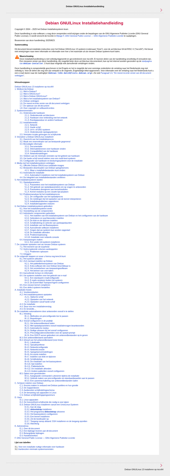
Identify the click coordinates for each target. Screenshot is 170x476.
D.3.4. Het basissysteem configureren (41, 414)
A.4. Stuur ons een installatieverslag (35, 306)
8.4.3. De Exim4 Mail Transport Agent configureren (47, 283)
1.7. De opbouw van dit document (34, 106)
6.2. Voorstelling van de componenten (36, 211)
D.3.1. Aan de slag (33, 407)
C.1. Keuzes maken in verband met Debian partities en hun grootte (49, 385)
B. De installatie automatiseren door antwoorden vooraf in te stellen (44, 311)
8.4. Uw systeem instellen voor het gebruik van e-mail (43, 275)
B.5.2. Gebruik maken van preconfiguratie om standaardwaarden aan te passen (59, 378)
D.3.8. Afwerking (32, 424)
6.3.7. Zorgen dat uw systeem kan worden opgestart (47, 230)
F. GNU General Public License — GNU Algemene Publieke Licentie (45, 438)
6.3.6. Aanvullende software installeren (42, 228)
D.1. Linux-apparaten (29, 400)
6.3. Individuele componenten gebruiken (37, 213)
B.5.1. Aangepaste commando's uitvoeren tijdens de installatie (52, 376)
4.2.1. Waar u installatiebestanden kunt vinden (45, 170)
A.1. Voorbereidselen (29, 292)
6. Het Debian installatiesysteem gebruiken (34, 206)
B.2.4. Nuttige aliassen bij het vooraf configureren (46, 330)
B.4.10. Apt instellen (33, 364)
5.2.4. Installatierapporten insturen (40, 204)
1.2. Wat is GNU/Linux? (30, 94)
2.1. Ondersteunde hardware (32, 113)
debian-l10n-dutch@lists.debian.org (70, 73)
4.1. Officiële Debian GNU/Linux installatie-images (42, 165)
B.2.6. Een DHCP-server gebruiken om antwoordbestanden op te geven (56, 335)
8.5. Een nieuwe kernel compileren (35, 285)
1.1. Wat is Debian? (28, 91)
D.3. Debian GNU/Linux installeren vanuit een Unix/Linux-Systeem (49, 405)
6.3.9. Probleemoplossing (36, 235)
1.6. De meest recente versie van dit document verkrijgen (45, 103)
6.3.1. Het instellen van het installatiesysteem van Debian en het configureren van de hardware (66, 216)
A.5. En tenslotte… (28, 309)
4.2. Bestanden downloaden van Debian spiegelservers (44, 168)
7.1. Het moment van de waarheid (34, 247)
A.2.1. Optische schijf (34, 297)
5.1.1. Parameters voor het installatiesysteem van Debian (50, 185)
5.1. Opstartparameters (30, 182)
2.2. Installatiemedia (28, 122)
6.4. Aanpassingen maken (31, 240)
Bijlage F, (89, 36)
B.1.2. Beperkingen (33, 318)
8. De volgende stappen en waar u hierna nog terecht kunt (40, 256)
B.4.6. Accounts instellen (35, 354)
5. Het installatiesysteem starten (29, 180)
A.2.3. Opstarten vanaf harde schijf (40, 302)
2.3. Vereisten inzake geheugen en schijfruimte (40, 134)
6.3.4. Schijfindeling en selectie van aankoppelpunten (48, 223)
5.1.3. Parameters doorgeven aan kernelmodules (46, 189)
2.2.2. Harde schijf (33, 127)
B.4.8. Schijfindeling (33, 359)
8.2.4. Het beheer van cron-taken (39, 271)
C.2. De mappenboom (29, 388)
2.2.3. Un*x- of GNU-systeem (37, 130)
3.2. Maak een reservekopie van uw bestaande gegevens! (45, 142)
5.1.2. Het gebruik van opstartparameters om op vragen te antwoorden (55, 187)
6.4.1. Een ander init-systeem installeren (42, 242)
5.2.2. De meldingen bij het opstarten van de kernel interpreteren (53, 199)
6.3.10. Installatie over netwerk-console (42, 237)
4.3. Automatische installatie (32, 173)
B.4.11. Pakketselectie (34, 366)
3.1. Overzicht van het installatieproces (37, 139)
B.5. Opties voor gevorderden (32, 373)
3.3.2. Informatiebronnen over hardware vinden (45, 149)
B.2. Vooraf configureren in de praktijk (36, 321)
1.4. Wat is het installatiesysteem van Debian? (40, 99)
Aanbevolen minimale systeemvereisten (36, 449)
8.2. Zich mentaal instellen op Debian (36, 261)
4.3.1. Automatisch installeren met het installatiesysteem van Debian (55, 175)
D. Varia (18, 397)
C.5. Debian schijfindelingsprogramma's (37, 395)
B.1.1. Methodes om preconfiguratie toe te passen (46, 316)
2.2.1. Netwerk (31, 125)
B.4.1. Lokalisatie (32, 342)
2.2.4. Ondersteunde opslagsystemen (41, 132)
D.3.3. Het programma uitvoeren (45, 412)
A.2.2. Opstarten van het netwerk (39, 299)
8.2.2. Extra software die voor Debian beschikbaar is (47, 266)
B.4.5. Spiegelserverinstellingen (39, 352)
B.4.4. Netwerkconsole (35, 350)
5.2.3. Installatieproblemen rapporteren (42, 201)
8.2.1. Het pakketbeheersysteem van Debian (44, 264)
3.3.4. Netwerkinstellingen (36, 153)
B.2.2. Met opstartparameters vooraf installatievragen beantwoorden (54, 326)
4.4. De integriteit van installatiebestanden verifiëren (42, 177)
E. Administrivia (21, 426)
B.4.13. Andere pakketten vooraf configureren (44, 371)
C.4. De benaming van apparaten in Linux (38, 393)
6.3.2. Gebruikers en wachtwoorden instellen (44, 218)
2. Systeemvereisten (24, 111)
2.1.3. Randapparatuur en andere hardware (44, 120)
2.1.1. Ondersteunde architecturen (40, 115)
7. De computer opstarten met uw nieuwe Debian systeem (40, 244)
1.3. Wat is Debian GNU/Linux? (33, 96)
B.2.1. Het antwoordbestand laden (40, 323)
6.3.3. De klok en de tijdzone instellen (41, 220)
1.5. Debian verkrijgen (29, 101)
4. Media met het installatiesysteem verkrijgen (35, 163)
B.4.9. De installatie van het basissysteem (43, 361)
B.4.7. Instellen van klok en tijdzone (40, 357)
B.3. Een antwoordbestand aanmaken (36, 338)
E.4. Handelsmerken (29, 436)
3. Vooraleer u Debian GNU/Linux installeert (34, 137)
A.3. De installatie (27, 304)
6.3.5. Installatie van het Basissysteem (41, 225)
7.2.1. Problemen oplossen (36, 252)
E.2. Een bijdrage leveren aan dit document (39, 431)
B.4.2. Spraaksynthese (35, 345)
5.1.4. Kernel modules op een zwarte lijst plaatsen (46, 192)
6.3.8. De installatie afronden (37, 232)
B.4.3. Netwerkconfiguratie (36, 347)
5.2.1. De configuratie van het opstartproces (44, 197)
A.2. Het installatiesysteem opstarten (36, 295)
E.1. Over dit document (30, 428)
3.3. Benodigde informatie (31, 144)
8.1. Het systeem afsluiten (31, 259)
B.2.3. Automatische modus (37, 328)
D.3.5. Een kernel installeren (37, 417)
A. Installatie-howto (23, 290)
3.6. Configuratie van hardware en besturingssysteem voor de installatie (51, 161)
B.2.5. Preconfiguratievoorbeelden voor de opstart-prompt (50, 333)
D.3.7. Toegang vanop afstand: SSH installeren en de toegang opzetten (56, 421)
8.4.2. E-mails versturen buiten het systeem (43, 280)
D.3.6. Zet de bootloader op (37, 419)
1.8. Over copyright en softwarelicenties (37, 108)
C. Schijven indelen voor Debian (29, 383)
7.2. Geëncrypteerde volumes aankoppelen (39, 249)
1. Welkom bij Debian (24, 89)
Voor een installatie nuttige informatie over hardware (41, 447)
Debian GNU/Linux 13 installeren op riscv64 (34, 87)
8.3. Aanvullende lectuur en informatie (36, 273)
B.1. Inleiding (25, 314)
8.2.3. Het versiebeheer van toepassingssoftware (46, 268)
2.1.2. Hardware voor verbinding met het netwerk (46, 118)
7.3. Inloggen (25, 254)
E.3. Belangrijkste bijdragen (32, 433)
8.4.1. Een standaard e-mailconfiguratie (42, 278)
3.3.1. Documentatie (33, 146)
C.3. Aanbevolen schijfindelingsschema (37, 390)
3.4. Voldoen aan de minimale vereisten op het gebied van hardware (50, 156)
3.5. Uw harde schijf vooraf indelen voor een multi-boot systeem (47, 158)
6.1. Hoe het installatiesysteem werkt (36, 209)
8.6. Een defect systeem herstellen (35, 287)
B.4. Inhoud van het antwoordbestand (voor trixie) (41, 340)
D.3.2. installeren (38, 409)
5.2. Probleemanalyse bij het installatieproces (40, 194)
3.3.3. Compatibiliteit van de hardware (41, 151)
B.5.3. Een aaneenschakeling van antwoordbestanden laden (51, 381)
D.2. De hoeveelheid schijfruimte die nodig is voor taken (44, 402)
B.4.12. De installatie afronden (38, 369)
